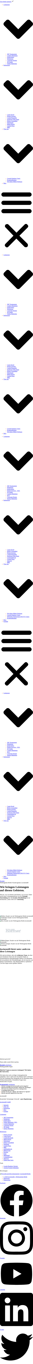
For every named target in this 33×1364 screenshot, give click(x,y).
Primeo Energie (11, 116)
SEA (8, 495)
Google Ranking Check (13, 178)
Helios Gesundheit (12, 121)
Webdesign (10, 59)
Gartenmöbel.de (11, 557)
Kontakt (6, 621)
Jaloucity (9, 561)
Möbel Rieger (11, 124)
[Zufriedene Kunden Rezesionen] (15, 1174)
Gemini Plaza (11, 126)
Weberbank (10, 122)
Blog (5, 183)
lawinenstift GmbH (5, 1102)
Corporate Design (12, 60)
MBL (8, 127)
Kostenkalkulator (12, 180)
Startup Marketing (12, 498)
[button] (16, 219)
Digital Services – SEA (13, 490)
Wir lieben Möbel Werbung (14, 181)
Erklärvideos (10, 57)
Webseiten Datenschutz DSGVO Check (18, 616)
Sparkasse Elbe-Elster (13, 119)
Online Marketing (12, 63)
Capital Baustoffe (12, 118)
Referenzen (3, 1131)
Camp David (10, 114)
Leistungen (3, 1114)
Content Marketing (12, 55)
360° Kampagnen (12, 54)
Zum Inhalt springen (6, 1)
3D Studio (10, 62)
